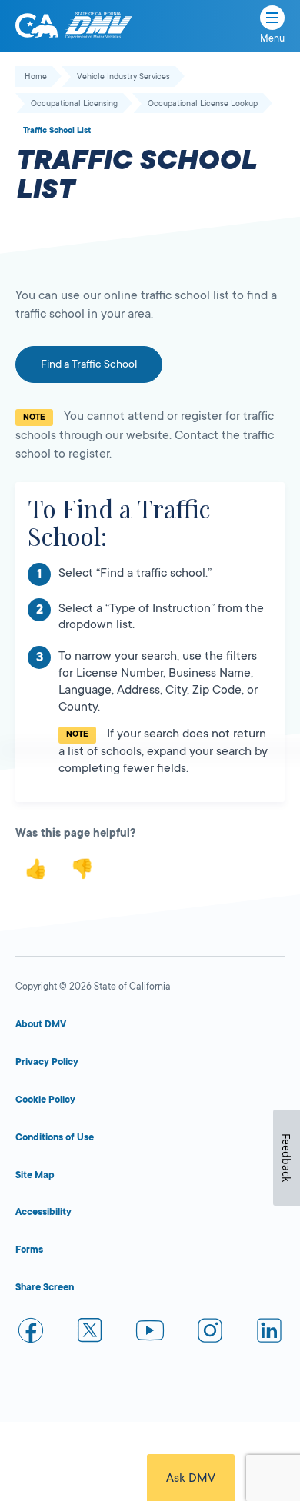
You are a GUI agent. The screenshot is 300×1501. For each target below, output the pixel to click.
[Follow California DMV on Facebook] (30, 1333)
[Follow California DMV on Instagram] (210, 1333)
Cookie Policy (45, 1099)
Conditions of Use (54, 1137)
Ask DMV (190, 1478)
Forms (29, 1249)
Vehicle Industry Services (123, 77)
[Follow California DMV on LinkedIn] (269, 1333)
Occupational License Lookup (203, 103)
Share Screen (44, 1287)
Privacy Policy (46, 1062)
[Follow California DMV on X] (90, 1333)
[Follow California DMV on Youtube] (150, 1333)
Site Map (35, 1175)
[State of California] (36, 25)
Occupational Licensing (74, 103)
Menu (272, 38)
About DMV (40, 1024)
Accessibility (43, 1211)
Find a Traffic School (89, 364)
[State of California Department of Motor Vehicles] (98, 26)
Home (36, 77)
